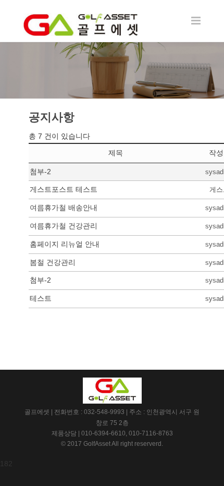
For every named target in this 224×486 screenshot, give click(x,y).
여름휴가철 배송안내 (63, 207)
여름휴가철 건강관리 (63, 226)
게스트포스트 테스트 (63, 189)
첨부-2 (40, 171)
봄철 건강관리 (53, 262)
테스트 (41, 298)
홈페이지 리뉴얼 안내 (64, 244)
